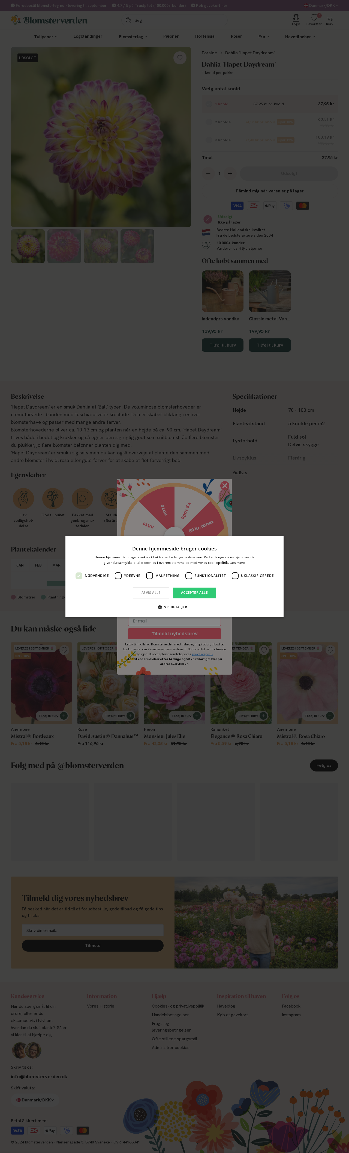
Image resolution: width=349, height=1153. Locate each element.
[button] (174, 607)
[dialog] (174, 576)
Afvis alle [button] (151, 593)
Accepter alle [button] (194, 593)
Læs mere (237, 562)
